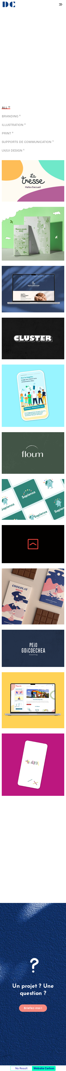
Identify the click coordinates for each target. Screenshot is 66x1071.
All (4, 108)
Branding (10, 116)
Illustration (12, 125)
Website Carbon (43, 1068)
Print (6, 133)
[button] (33, 1008)
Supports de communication (26, 142)
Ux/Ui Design (12, 150)
